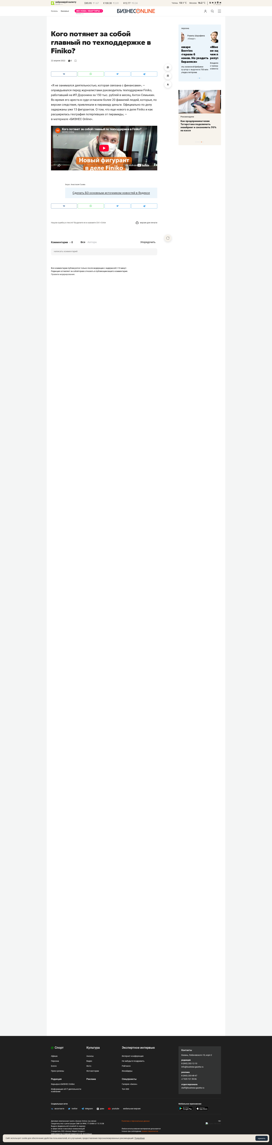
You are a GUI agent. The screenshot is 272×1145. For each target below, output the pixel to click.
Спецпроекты (129, 1079)
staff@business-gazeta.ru (192, 1088)
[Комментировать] (167, 67)
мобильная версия (132, 1108)
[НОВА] (89, 12)
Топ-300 (125, 1089)
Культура (93, 1047)
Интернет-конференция (133, 1056)
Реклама (91, 1079)
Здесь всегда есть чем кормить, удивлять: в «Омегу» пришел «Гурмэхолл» (199, 124)
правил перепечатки (150, 1131)
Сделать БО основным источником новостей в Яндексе (111, 193)
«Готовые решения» (205, 39)
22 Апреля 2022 (58, 60)
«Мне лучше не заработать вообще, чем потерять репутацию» (198, 52)
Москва (193, 3)
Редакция (56, 1079)
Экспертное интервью (138, 1047)
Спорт (59, 1047)
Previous (182, 78)
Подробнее (139, 1138)
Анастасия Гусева (78, 185)
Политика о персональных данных (136, 1121)
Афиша (54, 1056)
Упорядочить (147, 242)
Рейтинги (126, 1066)
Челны (175, 3)
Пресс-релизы (57, 1071)
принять (261, 1138)
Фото (88, 1066)
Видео (89, 1061)
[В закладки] (167, 75)
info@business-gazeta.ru (192, 1067)
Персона (55, 1061)
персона (185, 28)
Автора (92, 242)
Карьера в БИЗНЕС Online (63, 1084)
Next (217, 78)
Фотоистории (92, 1071)
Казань (54, 11)
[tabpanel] (199, 51)
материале (60, 119)
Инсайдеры (127, 1071)
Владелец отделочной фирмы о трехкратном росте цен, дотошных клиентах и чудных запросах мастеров (199, 66)
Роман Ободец (202, 36)
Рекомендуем (188, 117)
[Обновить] (167, 238)
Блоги (54, 1066)
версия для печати (148, 222)
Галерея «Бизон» (129, 1084)
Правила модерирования (63, 274)
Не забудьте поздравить (133, 1061)
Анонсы (90, 1056)
